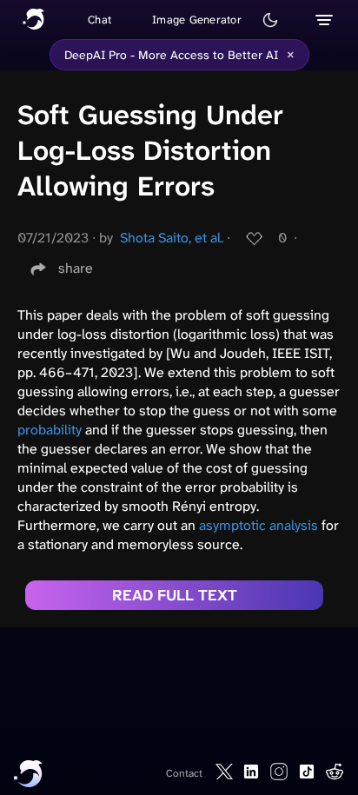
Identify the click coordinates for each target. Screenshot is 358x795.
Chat (99, 19)
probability (49, 430)
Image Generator (197, 19)
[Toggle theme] (270, 20)
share (75, 268)
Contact (184, 773)
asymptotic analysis (258, 525)
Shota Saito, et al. (171, 238)
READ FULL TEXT (174, 595)
